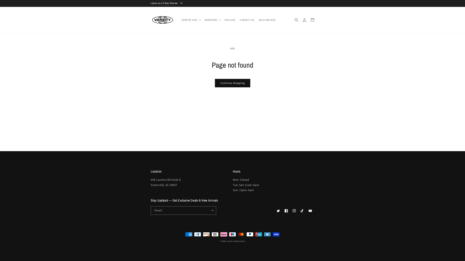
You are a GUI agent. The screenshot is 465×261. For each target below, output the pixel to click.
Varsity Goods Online (236, 241)
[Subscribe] (212, 210)
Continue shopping (232, 83)
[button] (190, 20)
